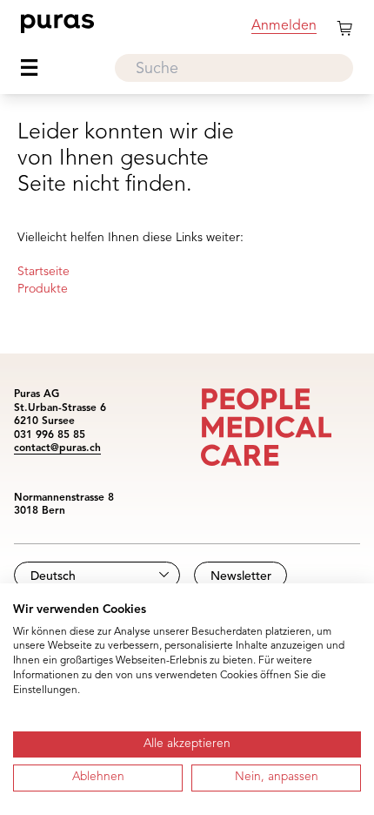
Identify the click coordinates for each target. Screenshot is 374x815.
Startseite (43, 272)
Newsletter (240, 576)
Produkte (42, 289)
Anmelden (284, 26)
